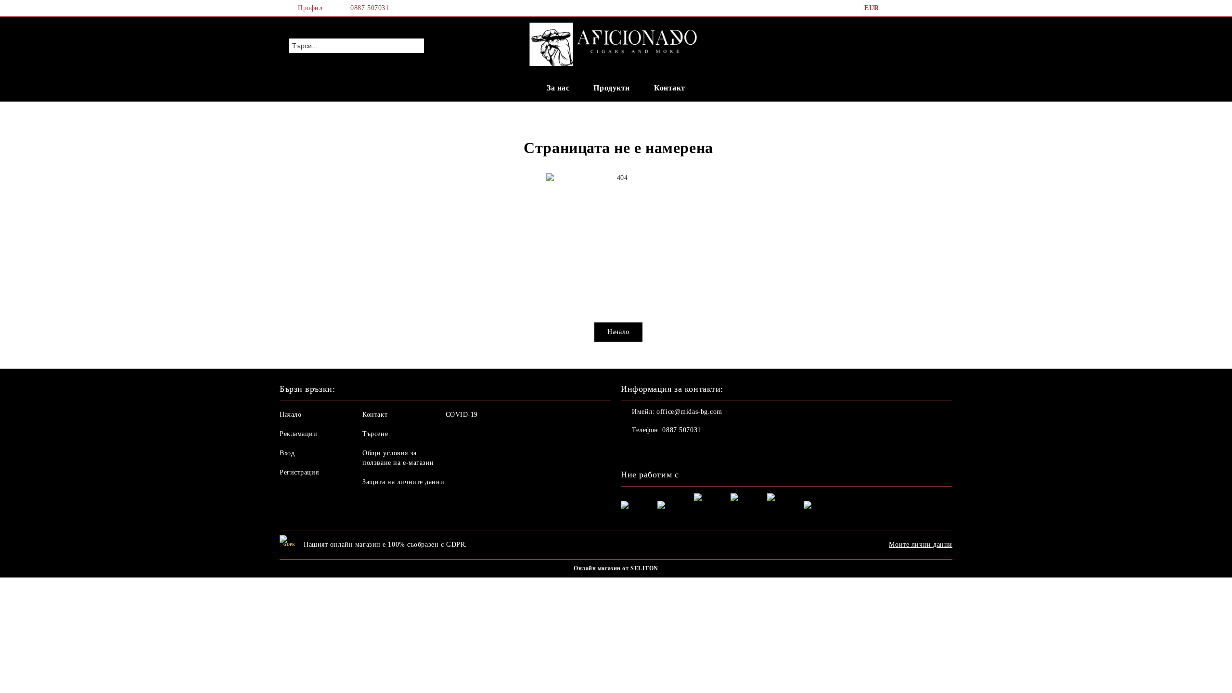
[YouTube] (937, 8)
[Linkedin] (692, 449)
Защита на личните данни (403, 482)
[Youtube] (671, 449)
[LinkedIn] (908, 8)
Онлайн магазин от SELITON (616, 568)
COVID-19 (462, 414)
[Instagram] (923, 8)
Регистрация (299, 472)
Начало (618, 331)
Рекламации (299, 433)
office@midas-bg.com (689, 411)
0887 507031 (369, 8)
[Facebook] (894, 8)
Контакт (669, 88)
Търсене (375, 433)
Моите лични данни (920, 544)
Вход (287, 453)
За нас (558, 88)
